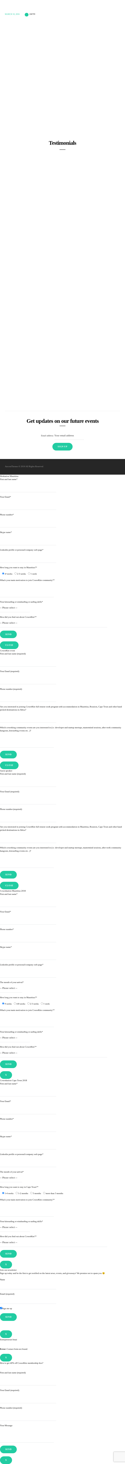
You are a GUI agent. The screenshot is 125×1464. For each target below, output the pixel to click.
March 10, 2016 (12, 14)
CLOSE (9, 645)
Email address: (47, 435)
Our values (97, 8)
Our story (81, 8)
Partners (113, 8)
